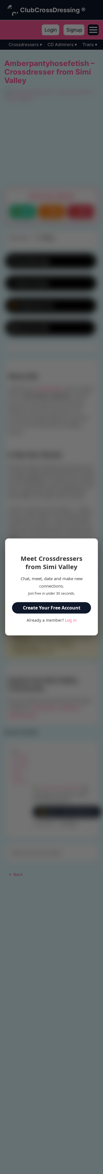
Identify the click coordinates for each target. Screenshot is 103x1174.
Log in (71, 620)
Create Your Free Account (51, 608)
